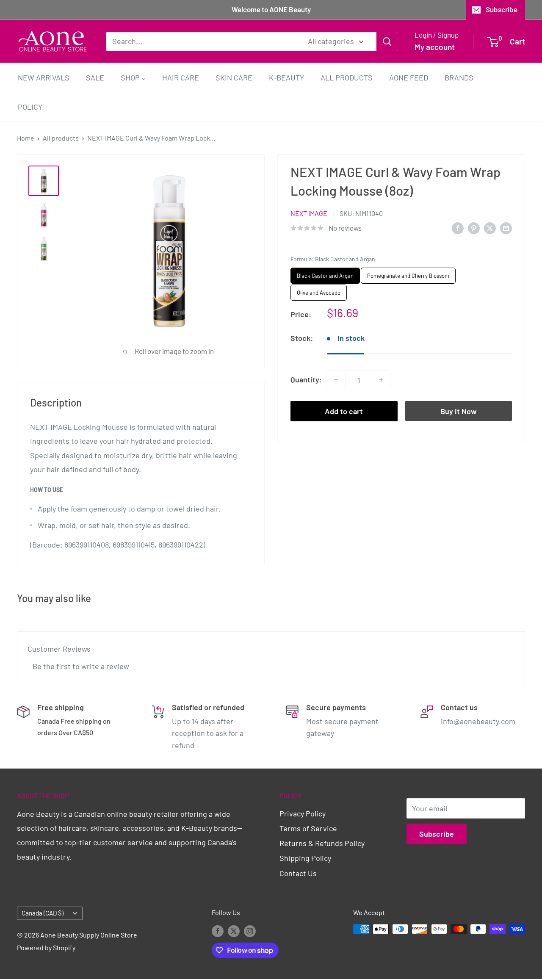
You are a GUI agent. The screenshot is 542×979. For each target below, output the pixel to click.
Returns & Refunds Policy (322, 843)
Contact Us (298, 873)
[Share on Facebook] (458, 227)
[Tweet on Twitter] (490, 227)
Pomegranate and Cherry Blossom (408, 273)
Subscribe (501, 9)
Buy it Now (458, 411)
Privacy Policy (302, 813)
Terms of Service (308, 828)
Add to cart (344, 411)
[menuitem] (43, 77)
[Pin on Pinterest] (474, 227)
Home (25, 138)
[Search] (387, 41)
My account (435, 47)
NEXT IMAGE (308, 213)
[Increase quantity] (381, 380)
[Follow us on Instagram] (250, 930)
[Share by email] (506, 227)
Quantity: (306, 379)
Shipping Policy (305, 858)
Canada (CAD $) (43, 913)
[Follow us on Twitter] (234, 930)
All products (61, 138)
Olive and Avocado (319, 290)
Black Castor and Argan (325, 273)
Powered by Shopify (46, 947)
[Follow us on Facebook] (218, 930)
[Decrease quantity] (336, 380)
